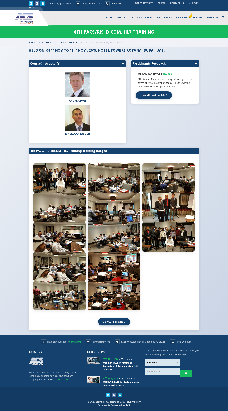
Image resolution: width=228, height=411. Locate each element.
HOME (109, 17)
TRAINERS (198, 17)
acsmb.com (102, 401)
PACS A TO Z (182, 17)
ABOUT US (121, 17)
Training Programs (68, 42)
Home (49, 42)
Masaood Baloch (77, 134)
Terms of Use (117, 401)
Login (194, 3)
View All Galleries (113, 321)
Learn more (62, 379)
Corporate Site (144, 3)
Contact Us (177, 3)
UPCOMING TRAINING (141, 17)
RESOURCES (212, 17)
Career (161, 3)
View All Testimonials (153, 95)
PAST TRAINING (164, 17)
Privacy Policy (133, 401)
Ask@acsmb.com (91, 3)
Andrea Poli (77, 100)
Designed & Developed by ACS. (114, 405)
